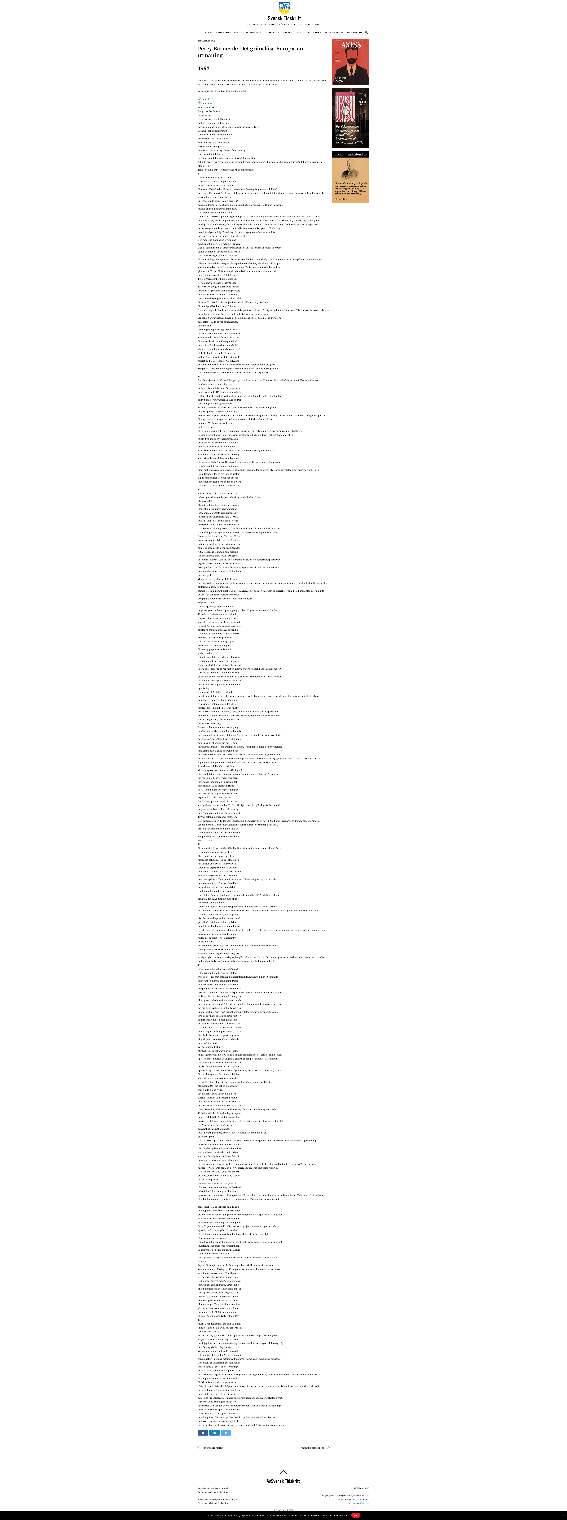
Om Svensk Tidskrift (248, 32)
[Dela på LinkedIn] (214, 1433)
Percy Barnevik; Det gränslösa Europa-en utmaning (250, 52)
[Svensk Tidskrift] (284, 19)
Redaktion (223, 32)
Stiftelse (272, 32)
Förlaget (314, 32)
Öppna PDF (207, 99)
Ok (355, 1515)
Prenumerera (334, 32)
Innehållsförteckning (312, 1448)
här (245, 91)
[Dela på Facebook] (203, 1433)
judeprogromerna (213, 1448)
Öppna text (206, 103)
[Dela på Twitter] (226, 1433)
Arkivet (288, 32)
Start (208, 32)
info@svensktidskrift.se (359, 1503)
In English (354, 32)
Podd (301, 32)
